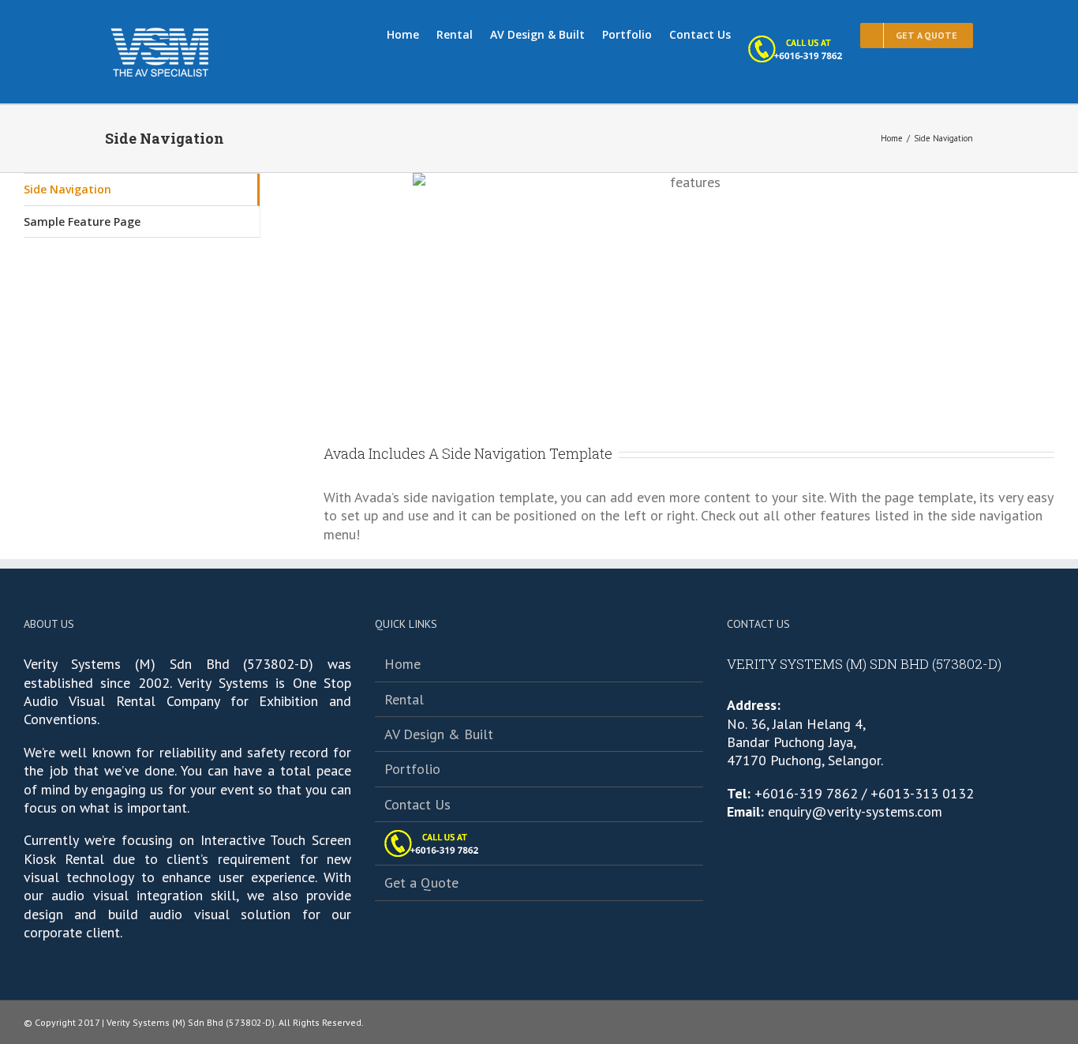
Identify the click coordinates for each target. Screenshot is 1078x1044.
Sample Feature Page (82, 221)
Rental (404, 699)
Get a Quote (421, 882)
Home (402, 664)
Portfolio (412, 769)
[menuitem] (411, 33)
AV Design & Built (438, 734)
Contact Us (417, 804)
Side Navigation (67, 189)
